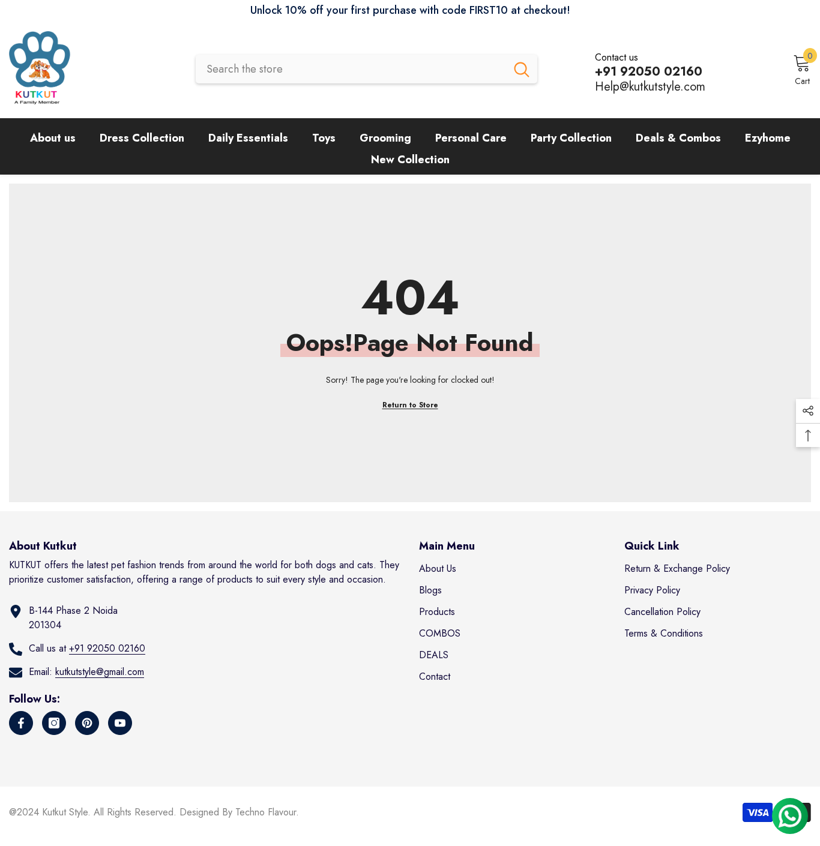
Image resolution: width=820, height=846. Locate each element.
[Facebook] (21, 723)
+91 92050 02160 (107, 648)
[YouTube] (120, 723)
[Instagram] (54, 723)
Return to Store (410, 405)
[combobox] (351, 69)
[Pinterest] (87, 723)
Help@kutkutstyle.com (650, 86)
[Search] (366, 69)
